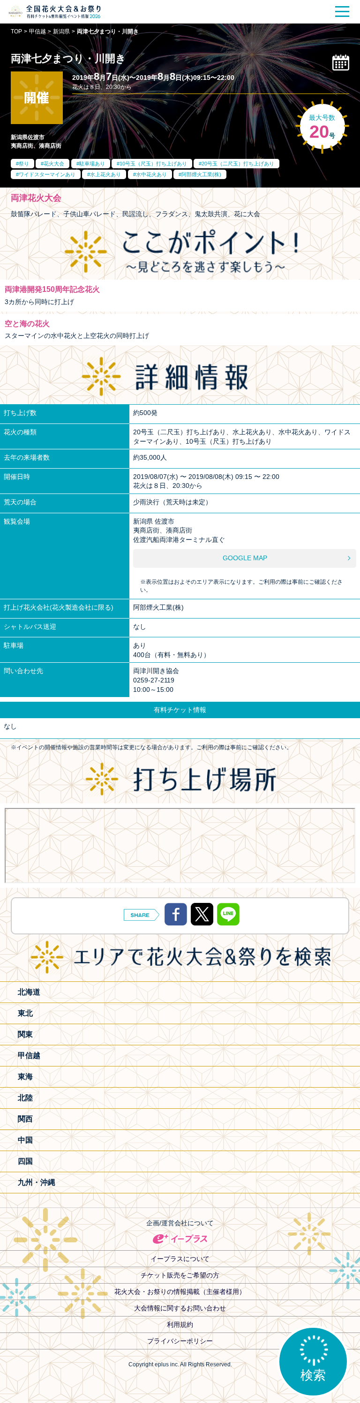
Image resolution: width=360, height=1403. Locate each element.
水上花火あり (105, 174)
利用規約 (180, 1324)
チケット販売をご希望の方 (180, 1275)
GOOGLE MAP (245, 558)
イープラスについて (180, 1258)
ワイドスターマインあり (47, 174)
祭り (24, 163)
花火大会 (54, 163)
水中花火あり (151, 174)
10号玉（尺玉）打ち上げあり (153, 163)
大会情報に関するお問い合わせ (180, 1308)
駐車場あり (92, 163)
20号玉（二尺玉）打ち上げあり (238, 163)
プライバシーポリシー (180, 1341)
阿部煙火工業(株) (201, 174)
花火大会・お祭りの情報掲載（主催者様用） (180, 1291)
